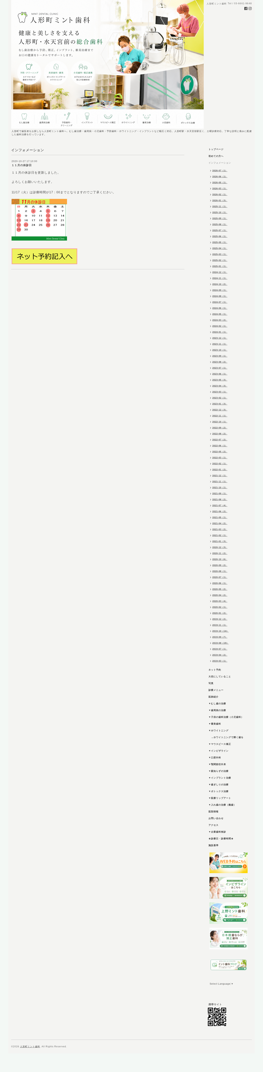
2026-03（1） (219, 188)
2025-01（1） (219, 266)
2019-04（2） (219, 655)
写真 (211, 683)
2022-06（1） (219, 445)
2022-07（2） (219, 439)
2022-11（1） (219, 416)
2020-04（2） (219, 595)
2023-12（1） (219, 338)
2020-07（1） (219, 577)
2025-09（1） (219, 218)
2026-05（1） (219, 182)
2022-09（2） (219, 428)
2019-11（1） (219, 625)
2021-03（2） (219, 529)
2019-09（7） (219, 637)
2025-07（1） (219, 230)
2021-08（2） (219, 499)
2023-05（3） (219, 380)
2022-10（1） (219, 422)
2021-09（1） (219, 493)
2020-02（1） (219, 607)
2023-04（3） (219, 386)
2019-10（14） (220, 631)
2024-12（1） (219, 272)
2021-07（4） (219, 505)
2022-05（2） (219, 451)
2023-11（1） (219, 344)
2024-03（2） (219, 320)
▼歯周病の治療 (217, 710)
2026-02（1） (219, 194)
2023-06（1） (219, 374)
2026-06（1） (219, 176)
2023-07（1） (219, 368)
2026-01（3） (219, 200)
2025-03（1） (219, 254)
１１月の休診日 (22, 165)
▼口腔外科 (215, 757)
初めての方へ (216, 156)
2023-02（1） (219, 398)
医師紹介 (214, 696)
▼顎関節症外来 (217, 764)
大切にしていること (220, 676)
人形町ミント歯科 (30, 1046)
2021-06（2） (219, 511)
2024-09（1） (219, 290)
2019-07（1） (219, 649)
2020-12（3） (219, 547)
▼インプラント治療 (220, 777)
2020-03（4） (219, 601)
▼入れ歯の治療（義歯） (222, 804)
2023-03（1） (219, 392)
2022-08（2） (219, 434)
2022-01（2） (219, 469)
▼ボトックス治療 (219, 791)
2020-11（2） (219, 553)
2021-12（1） (219, 475)
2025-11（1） (219, 206)
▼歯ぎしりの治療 (219, 784)
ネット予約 (215, 669)
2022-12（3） (219, 410)
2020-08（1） (219, 571)
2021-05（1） (219, 517)
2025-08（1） (219, 224)
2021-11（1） (219, 481)
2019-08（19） (220, 643)
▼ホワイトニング (219, 730)
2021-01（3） (219, 541)
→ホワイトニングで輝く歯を (226, 737)
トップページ (216, 149)
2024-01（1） (219, 332)
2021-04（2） (219, 523)
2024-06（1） (219, 308)
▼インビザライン (219, 750)
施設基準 (214, 845)
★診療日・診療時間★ (221, 838)
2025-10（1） (219, 212)
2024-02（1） (219, 326)
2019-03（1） (219, 661)
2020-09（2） (219, 565)
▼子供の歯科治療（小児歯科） (226, 717)
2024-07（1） (219, 302)
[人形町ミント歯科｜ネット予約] (44, 256)
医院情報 (214, 811)
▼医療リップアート (220, 798)
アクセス (214, 825)
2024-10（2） (219, 284)
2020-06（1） (219, 583)
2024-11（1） (219, 278)
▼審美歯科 (215, 723)
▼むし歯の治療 (217, 703)
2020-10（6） (219, 559)
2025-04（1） (219, 248)
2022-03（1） (219, 457)
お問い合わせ (216, 818)
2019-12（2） (219, 619)
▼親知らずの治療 (219, 771)
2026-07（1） (219, 170)
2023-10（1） (219, 350)
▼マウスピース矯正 (220, 744)
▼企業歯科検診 (217, 831)
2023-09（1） (219, 356)
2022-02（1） (219, 463)
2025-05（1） (219, 242)
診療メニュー (216, 690)
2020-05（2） (219, 589)
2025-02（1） (219, 260)
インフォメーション (220, 162)
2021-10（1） (219, 487)
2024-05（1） (219, 314)
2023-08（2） (219, 362)
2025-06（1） (219, 236)
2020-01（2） (219, 613)
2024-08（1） (219, 296)
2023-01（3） (219, 404)
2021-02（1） (219, 535)
